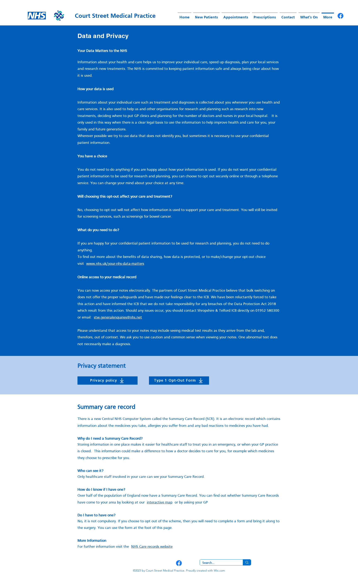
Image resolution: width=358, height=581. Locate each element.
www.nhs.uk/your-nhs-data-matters (115, 264)
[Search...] (247, 562)
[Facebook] (340, 16)
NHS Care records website (152, 547)
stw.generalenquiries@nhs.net (118, 317)
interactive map (159, 502)
